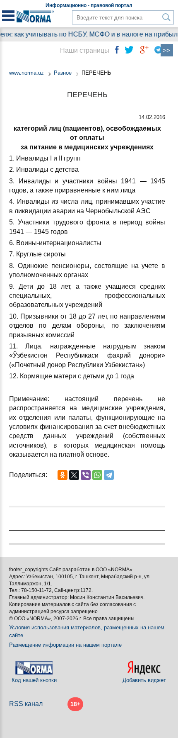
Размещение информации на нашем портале (65, 645)
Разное (63, 73)
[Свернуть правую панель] (167, 50)
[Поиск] (166, 17)
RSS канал (26, 703)
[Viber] (86, 475)
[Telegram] (109, 475)
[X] (74, 475)
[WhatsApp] (97, 475)
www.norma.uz (26, 73)
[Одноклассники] (62, 475)
